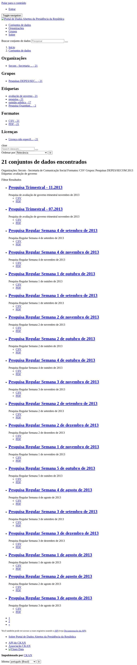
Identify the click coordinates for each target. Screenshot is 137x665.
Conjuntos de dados (20, 24)
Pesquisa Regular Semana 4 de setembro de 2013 (53, 230)
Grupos (13, 31)
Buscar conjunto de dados (16, 40)
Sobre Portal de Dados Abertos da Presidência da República (42, 636)
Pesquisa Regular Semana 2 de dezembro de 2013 (54, 425)
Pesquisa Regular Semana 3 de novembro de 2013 (54, 381)
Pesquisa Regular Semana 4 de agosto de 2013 (50, 490)
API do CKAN (17, 642)
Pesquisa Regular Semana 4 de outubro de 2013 (52, 360)
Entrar (12, 9)
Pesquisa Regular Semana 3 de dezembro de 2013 (54, 533)
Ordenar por (8, 152)
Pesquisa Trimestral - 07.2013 (36, 209)
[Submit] (66, 41)
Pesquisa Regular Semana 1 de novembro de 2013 (54, 446)
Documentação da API (74, 630)
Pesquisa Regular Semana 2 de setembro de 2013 (53, 403)
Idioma (5, 661)
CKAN (28, 655)
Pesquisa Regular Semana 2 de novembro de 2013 (54, 317)
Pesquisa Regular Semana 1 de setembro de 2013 (53, 295)
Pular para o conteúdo (13, 2)
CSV (18, 198)
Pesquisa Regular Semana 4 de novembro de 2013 (54, 252)
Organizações (16, 28)
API (56, 630)
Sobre (12, 34)
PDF (18, 201)
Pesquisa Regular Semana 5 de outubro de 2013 (52, 468)
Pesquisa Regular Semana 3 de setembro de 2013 (53, 511)
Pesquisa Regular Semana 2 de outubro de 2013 (52, 338)
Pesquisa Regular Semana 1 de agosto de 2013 (50, 554)
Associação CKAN (20, 645)
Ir (50, 152)
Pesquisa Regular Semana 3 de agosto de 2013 (50, 598)
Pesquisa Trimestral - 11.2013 (35, 187)
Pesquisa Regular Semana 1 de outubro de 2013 (52, 273)
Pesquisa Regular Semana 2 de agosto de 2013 (50, 576)
